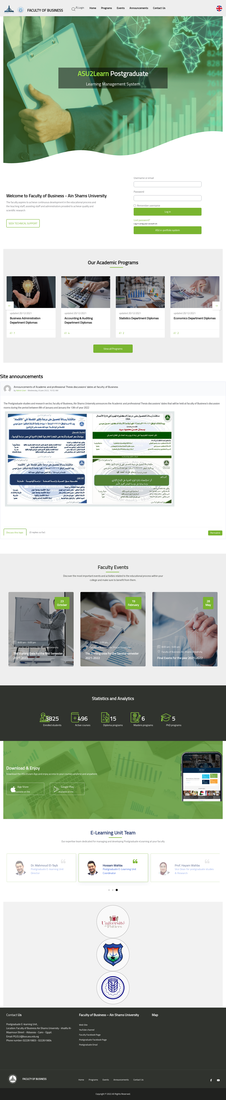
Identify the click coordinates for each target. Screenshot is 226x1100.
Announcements (121, 1080)
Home (81, 1080)
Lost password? (142, 220)
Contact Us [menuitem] (159, 7)
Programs (93, 1080)
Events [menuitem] (121, 7)
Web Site (83, 1025)
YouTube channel (86, 1030)
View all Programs (113, 348)
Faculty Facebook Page (90, 1035)
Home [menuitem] (93, 7)
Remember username (148, 206)
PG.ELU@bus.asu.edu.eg (26, 1036)
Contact (11, 1015)
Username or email (144, 178)
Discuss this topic (15, 532)
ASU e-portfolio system (167, 230)
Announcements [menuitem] (139, 7)
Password (139, 192)
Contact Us (138, 1080)
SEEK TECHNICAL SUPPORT (23, 223)
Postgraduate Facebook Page (93, 1040)
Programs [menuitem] (106, 7)
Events (106, 1080)
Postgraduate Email (88, 1045)
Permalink (215, 533)
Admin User (21, 390)
